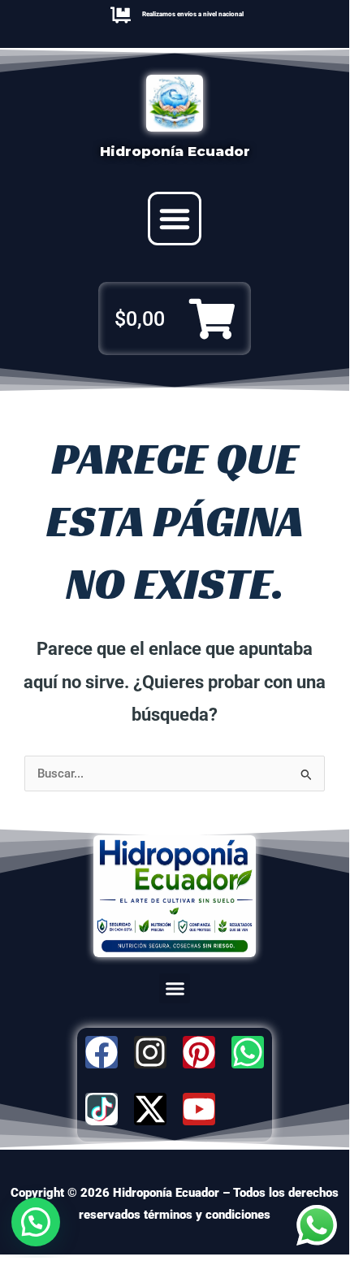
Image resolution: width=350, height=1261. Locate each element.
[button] (174, 218)
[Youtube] (199, 1109)
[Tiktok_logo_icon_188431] (101, 1109)
